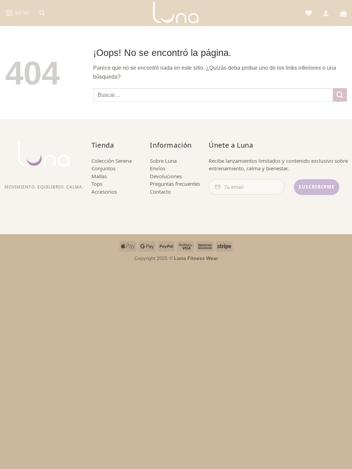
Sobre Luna (163, 160)
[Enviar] (340, 95)
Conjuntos (103, 168)
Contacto (160, 191)
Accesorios (104, 191)
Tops (96, 183)
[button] (17, 12)
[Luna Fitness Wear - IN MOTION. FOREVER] (176, 13)
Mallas (99, 176)
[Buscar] (42, 13)
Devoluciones (166, 176)
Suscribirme (316, 187)
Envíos (157, 168)
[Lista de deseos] (308, 13)
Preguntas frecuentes (175, 183)
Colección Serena (111, 160)
